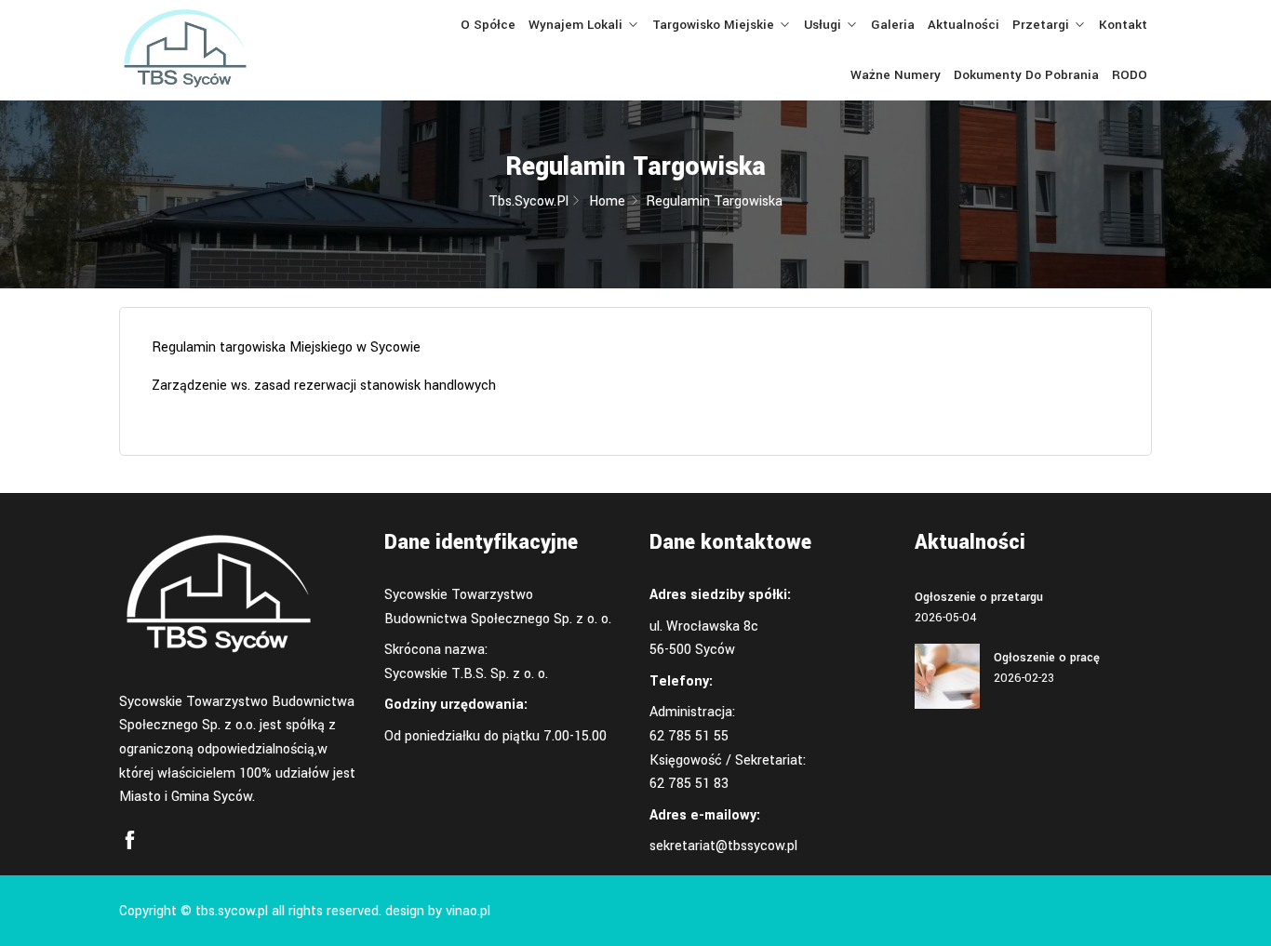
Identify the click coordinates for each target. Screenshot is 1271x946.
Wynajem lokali (575, 24)
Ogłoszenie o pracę (1047, 657)
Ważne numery (895, 75)
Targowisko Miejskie (713, 24)
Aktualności (963, 24)
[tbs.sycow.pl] (237, 50)
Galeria (893, 24)
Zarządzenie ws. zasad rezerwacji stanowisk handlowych (324, 385)
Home (607, 201)
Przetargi (1040, 24)
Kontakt (1123, 24)
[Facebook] (129, 841)
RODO (1129, 75)
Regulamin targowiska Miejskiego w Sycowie (286, 347)
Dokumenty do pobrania (1026, 75)
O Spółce (488, 24)
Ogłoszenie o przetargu (979, 597)
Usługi (822, 24)
